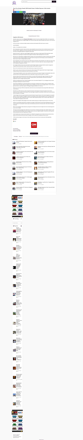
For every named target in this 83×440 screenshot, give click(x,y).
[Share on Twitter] (17, 12)
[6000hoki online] (20, 213)
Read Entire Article (33, 133)
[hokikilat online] (20, 412)
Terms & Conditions (16, 435)
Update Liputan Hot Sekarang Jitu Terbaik (34, 30)
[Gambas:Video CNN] (16, 130)
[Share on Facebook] (14, 12)
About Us (14, 434)
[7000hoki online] (14, 420)
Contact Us (18, 434)
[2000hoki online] (20, 424)
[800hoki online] (14, 424)
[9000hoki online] (20, 420)
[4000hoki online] (14, 213)
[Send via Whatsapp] (20, 12)
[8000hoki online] (14, 412)
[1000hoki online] (14, 416)
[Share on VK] (24, 12)
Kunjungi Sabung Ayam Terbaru (34, 36)
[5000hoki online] (20, 416)
